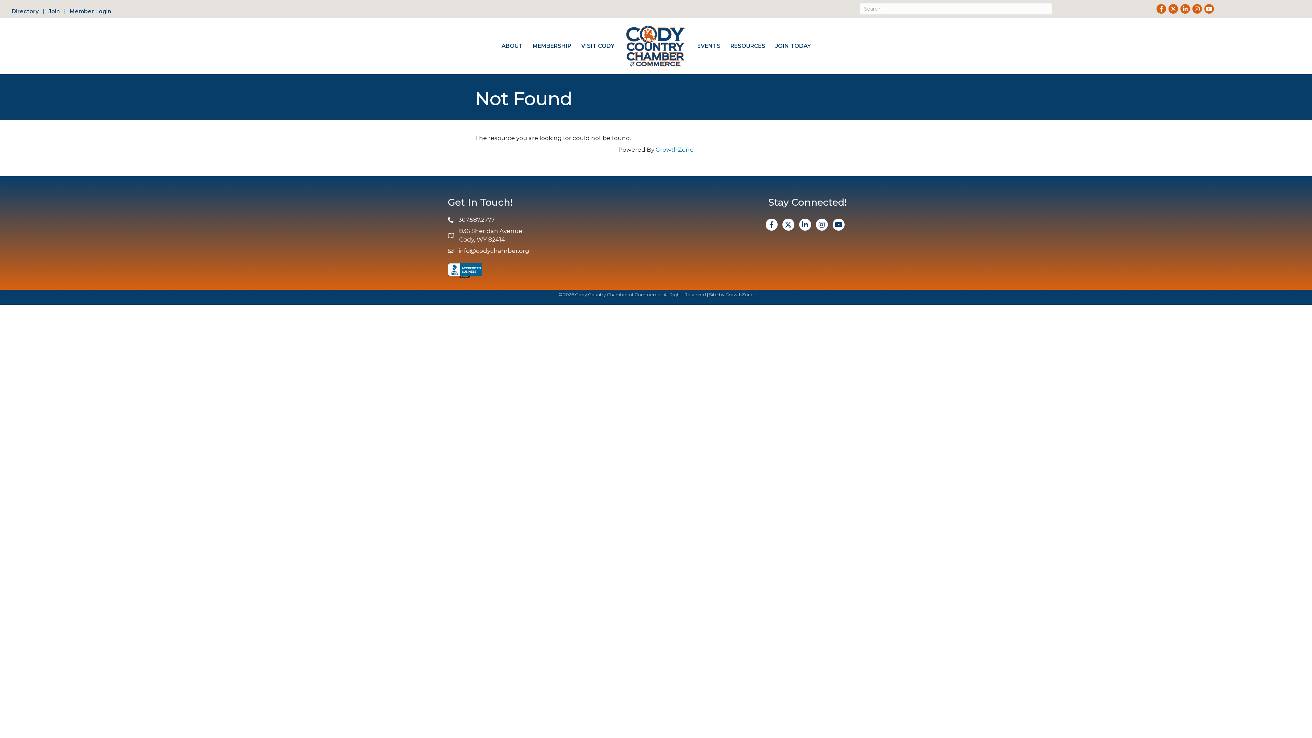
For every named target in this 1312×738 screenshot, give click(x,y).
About (512, 46)
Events (709, 46)
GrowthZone (675, 149)
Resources (747, 46)
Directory (25, 11)
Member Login (90, 11)
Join (54, 11)
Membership (552, 46)
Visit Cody (597, 46)
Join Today (793, 46)
